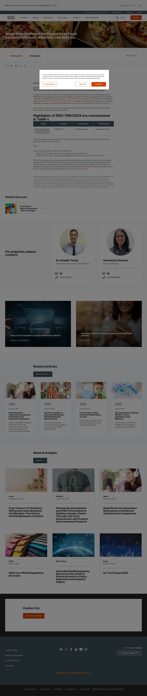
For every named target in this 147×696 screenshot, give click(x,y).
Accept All (98, 84)
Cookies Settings (49, 84)
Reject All (83, 84)
